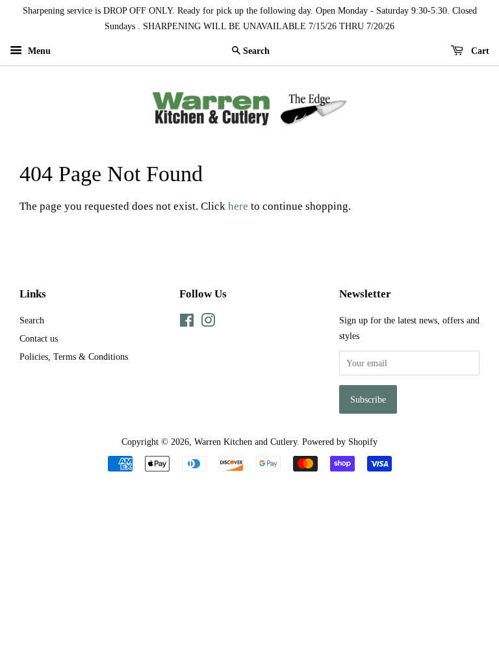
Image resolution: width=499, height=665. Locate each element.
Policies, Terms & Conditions (73, 356)
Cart (478, 51)
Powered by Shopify (339, 441)
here (238, 206)
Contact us (38, 338)
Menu (38, 51)
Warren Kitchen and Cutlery (245, 441)
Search (31, 320)
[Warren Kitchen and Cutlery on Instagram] (208, 323)
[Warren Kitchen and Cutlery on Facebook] (186, 323)
